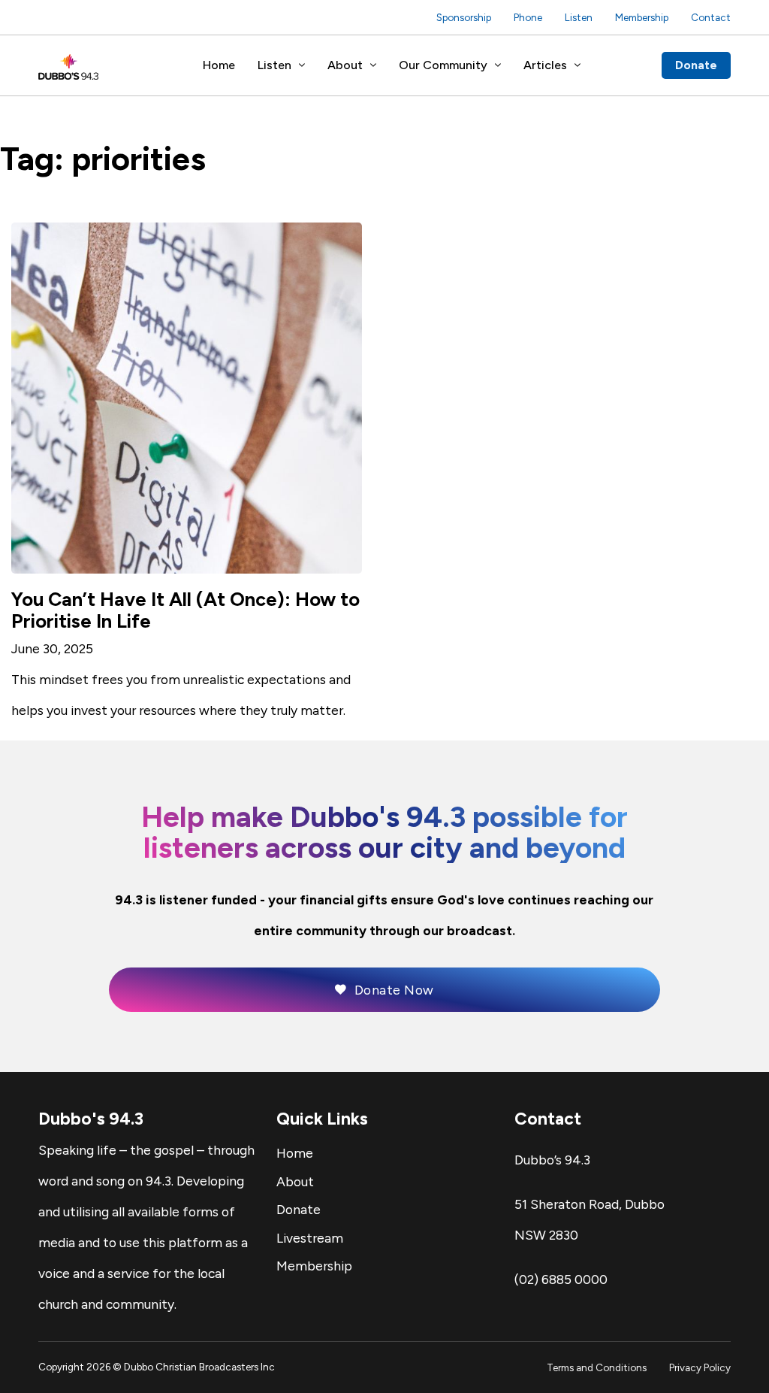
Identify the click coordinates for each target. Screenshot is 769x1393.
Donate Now (394, 990)
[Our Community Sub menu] (498, 65)
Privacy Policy (700, 1367)
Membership (641, 17)
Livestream (309, 1238)
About (345, 65)
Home (219, 65)
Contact (711, 17)
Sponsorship (463, 17)
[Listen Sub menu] (302, 65)
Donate (696, 65)
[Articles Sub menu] (577, 65)
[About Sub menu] (373, 65)
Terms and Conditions (597, 1367)
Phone (528, 17)
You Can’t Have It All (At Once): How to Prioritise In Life (185, 610)
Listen (579, 17)
